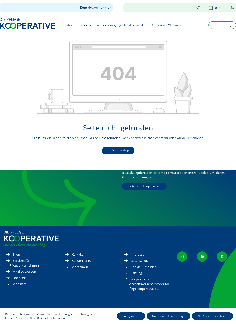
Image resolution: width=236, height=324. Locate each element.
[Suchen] (231, 25)
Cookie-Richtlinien (144, 267)
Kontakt (77, 254)
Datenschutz (140, 260)
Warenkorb (80, 267)
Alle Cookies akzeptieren (212, 316)
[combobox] (218, 25)
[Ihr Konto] (232, 7)
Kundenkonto (81, 260)
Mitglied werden (24, 271)
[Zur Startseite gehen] (27, 23)
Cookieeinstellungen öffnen (144, 186)
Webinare (20, 284)
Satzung (136, 273)
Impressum (139, 254)
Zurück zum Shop (118, 150)
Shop (16, 254)
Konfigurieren (131, 316)
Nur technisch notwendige (168, 316)
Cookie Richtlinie (26, 318)
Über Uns (19, 278)
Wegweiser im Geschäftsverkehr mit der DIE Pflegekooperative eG (149, 284)
